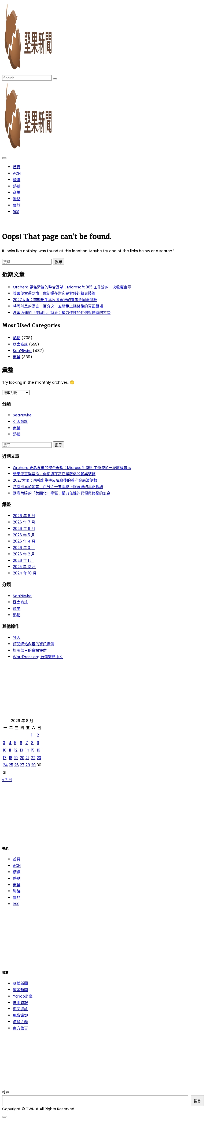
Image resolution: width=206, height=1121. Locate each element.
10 (4, 750)
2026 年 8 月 (24, 515)
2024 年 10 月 (24, 573)
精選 (16, 179)
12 (15, 750)
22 (33, 757)
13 (21, 750)
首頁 (16, 167)
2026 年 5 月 (24, 535)
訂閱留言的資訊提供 (30, 650)
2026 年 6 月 (24, 528)
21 (27, 757)
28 (27, 765)
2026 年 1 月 (23, 560)
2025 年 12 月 (24, 566)
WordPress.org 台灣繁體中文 (38, 657)
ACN (17, 173)
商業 (16, 192)
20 (22, 757)
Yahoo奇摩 (22, 996)
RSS (16, 211)
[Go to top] (4, 1117)
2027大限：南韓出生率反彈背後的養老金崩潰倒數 (55, 299)
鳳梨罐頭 (20, 1015)
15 (32, 750)
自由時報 (20, 1002)
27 (22, 765)
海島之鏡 (20, 1021)
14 (27, 750)
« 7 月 (7, 779)
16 (38, 750)
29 (33, 765)
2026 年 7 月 (24, 522)
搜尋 (5, 1092)
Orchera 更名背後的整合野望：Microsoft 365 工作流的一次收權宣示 (72, 287)
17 (4, 757)
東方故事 (20, 1028)
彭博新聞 (20, 983)
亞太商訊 (20, 344)
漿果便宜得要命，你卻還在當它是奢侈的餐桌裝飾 (54, 293)
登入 (16, 637)
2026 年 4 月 (24, 541)
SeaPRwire (22, 350)
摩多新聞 (20, 989)
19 (16, 757)
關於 (16, 205)
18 (10, 757)
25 (11, 765)
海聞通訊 (20, 1009)
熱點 (16, 186)
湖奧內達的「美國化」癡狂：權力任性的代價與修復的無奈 (62, 312)
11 (10, 750)
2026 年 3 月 (24, 547)
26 (16, 765)
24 (5, 765)
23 (39, 757)
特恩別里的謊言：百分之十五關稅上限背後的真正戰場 (58, 306)
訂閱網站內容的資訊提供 (33, 644)
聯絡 (16, 199)
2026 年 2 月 (24, 554)
